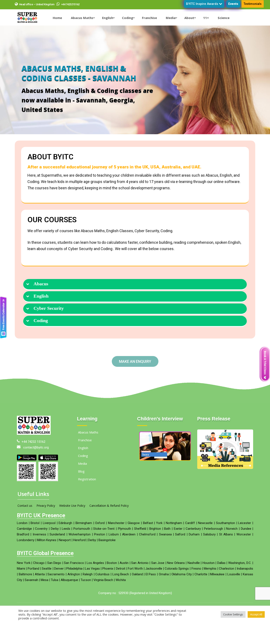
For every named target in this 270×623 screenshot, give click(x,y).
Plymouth (124, 529)
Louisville (233, 574)
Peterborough (213, 529)
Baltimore (25, 574)
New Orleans (176, 563)
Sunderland (57, 534)
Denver (59, 568)
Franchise (85, 440)
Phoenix (107, 568)
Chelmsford (147, 534)
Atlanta (40, 574)
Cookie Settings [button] (233, 614)
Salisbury (209, 534)
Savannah (31, 580)
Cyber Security (49, 308)
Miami (21, 568)
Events (233, 3)
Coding (41, 320)
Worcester (243, 534)
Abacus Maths (88, 432)
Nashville (194, 563)
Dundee (246, 529)
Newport (65, 540)
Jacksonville (153, 568)
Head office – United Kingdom (36, 4)
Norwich (232, 529)
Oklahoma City (181, 574)
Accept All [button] (256, 614)
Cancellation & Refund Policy (109, 506)
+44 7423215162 (70, 4)
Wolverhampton (79, 534)
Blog (81, 471)
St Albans (226, 534)
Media (82, 463)
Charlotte (200, 574)
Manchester (116, 523)
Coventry (41, 529)
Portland (33, 568)
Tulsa (54, 580)
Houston (208, 563)
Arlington (74, 574)
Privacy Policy (45, 506)
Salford (180, 534)
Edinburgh (65, 523)
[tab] (135, 284)
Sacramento (56, 574)
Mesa (44, 580)
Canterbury (193, 529)
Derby (55, 529)
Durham (194, 534)
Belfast (148, 523)
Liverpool (49, 523)
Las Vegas (92, 568)
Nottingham (174, 523)
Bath (167, 529)
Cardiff (190, 523)
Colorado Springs (177, 568)
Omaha (164, 574)
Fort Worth (135, 568)
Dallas (221, 563)
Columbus (102, 574)
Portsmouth (81, 529)
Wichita (121, 580)
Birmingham (84, 523)
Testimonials (253, 3)
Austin (124, 563)
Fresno (196, 568)
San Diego (54, 563)
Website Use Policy (72, 506)
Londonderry (25, 540)
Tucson (86, 580)
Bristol (35, 523)
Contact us (25, 506)
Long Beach (120, 574)
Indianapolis (245, 568)
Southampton (225, 523)
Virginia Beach (103, 580)
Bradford (23, 534)
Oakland (137, 574)
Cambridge (24, 529)
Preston (99, 534)
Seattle (46, 568)
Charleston (226, 568)
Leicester (244, 523)
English (41, 296)
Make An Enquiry (135, 361)
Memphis (210, 568)
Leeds (66, 529)
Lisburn (114, 534)
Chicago (39, 563)
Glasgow (134, 523)
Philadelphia (74, 568)
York (159, 523)
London (22, 523)
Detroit (120, 568)
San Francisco (74, 563)
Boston (112, 563)
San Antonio (139, 563)
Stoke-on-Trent (104, 529)
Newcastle (205, 523)
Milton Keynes (46, 540)
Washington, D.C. (239, 563)
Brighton (155, 529)
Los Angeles (95, 563)
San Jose (158, 563)
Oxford (100, 523)
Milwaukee (217, 574)
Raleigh (88, 574)
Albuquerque (69, 580)
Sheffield (140, 529)
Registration (87, 479)
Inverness (39, 534)
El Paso (151, 574)
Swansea (165, 534)
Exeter (178, 529)
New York (23, 563)
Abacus (41, 284)
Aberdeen (128, 534)
